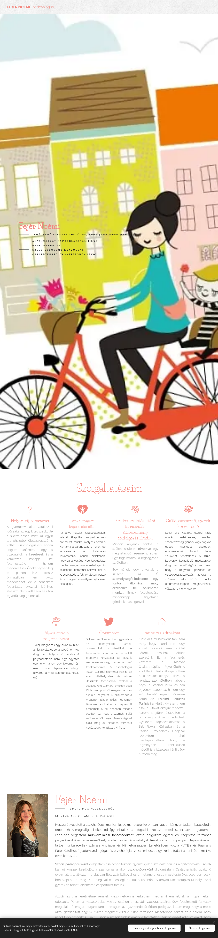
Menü (208, 7)
